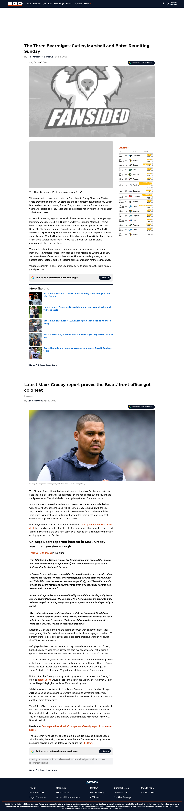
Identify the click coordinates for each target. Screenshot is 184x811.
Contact (94, 788)
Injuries (78, 4)
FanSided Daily (36, 792)
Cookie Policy (148, 792)
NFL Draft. (88, 743)
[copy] (45, 62)
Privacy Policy (97, 792)
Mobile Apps (147, 788)
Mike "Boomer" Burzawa (40, 57)
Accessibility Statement (68, 797)
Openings (61, 788)
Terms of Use (120, 792)
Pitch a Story (62, 792)
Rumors (36, 4)
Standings (59, 4)
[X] (168, 4)
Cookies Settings (122, 797)
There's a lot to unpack (40, 553)
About (32, 788)
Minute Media (15, 804)
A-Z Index (95, 797)
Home (32, 365)
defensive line (44, 679)
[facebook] (163, 4)
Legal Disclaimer (37, 797)
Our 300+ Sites (121, 788)
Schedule (47, 4)
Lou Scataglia (35, 401)
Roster (69, 4)
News (28, 4)
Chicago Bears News (47, 365)
